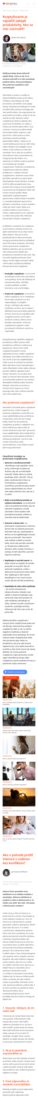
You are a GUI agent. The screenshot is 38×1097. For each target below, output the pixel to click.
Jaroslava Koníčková (19, 872)
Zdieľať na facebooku (15, 672)
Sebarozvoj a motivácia (11, 10)
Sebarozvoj (24, 10)
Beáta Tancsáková (19, 37)
